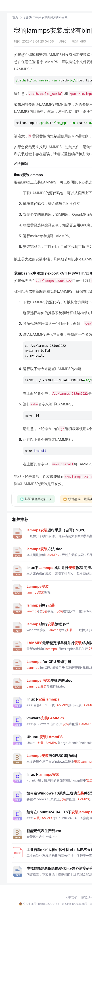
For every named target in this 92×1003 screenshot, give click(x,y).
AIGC (63, 41)
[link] (15, 17)
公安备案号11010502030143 (41, 903)
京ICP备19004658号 (74, 903)
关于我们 (71, 897)
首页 (15, 17)
